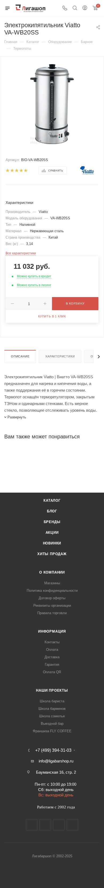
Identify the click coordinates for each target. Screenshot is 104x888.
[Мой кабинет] (84, 8)
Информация (52, 631)
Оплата (52, 650)
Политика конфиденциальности (52, 591)
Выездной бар (52, 724)
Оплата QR (52, 672)
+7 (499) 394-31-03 (53, 750)
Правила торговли (52, 613)
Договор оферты (52, 598)
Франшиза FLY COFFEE (52, 731)
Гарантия (52, 665)
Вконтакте (31, 825)
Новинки (52, 543)
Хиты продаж (52, 554)
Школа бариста (52, 701)
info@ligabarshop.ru (56, 761)
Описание (20, 356)
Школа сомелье (52, 716)
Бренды (52, 522)
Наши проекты (52, 690)
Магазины (52, 583)
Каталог (52, 500)
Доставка (52, 657)
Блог (52, 511)
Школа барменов (52, 709)
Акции (52, 533)
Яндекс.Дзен (72, 825)
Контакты (52, 642)
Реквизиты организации (52, 605)
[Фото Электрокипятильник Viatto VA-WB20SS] (52, 104)
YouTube (59, 825)
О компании (52, 572)
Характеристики (60, 356)
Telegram (45, 825)
